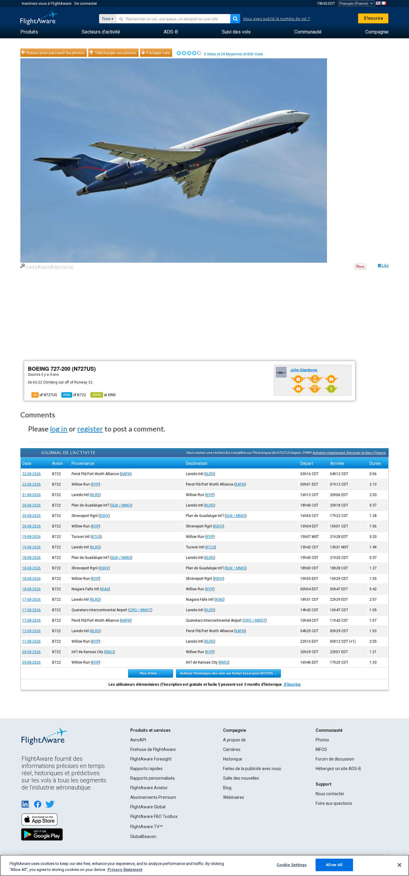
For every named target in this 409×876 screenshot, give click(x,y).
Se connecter (85, 3)
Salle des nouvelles (241, 778)
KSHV (104, 516)
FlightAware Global (148, 806)
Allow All (334, 865)
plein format (63, 267)
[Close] (399, 865)
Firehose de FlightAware (153, 749)
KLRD (209, 474)
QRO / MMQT (140, 610)
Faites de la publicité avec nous (252, 768)
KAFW (126, 474)
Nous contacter (330, 793)
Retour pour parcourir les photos (55, 52)
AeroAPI (138, 739)
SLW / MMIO (121, 505)
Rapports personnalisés (152, 778)
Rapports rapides (146, 768)
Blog (227, 787)
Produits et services (150, 730)
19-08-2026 (31, 537)
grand (45, 267)
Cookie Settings (292, 865)
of (74, 395)
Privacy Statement (124, 869)
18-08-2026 (31, 558)
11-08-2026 (31, 641)
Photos (322, 739)
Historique (232, 759)
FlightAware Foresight (151, 759)
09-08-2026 (31, 652)
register (90, 428)
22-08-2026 (31, 474)
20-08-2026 (31, 505)
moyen (31, 267)
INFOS (321, 749)
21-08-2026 (31, 495)
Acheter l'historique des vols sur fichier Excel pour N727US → (228, 673)
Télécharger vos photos (115, 52)
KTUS (96, 537)
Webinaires (233, 797)
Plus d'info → (150, 673)
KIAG (105, 589)
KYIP (95, 484)
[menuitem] (29, 32)
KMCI (109, 652)
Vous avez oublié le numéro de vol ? (276, 19)
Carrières (231, 749)
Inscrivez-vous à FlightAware (46, 3)
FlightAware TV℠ (146, 826)
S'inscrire (373, 18)
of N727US (45, 395)
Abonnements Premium (153, 797)
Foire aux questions (334, 803)
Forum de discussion (335, 759)
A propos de (234, 739)
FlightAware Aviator (149, 787)
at (104, 395)
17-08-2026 (31, 599)
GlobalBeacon (143, 836)
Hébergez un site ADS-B (338, 768)
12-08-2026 (31, 631)
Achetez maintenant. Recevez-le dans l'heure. (349, 452)
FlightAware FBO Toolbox (154, 816)
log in (58, 428)
